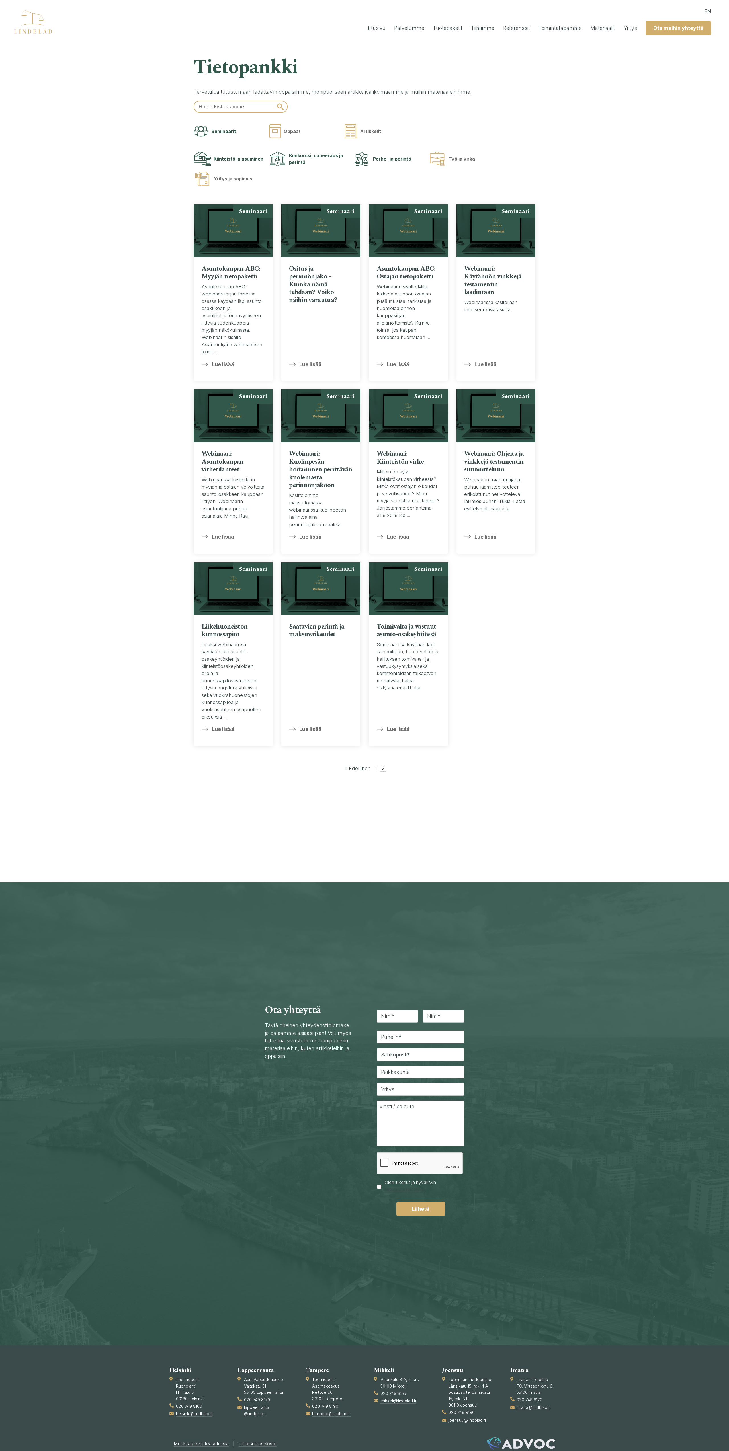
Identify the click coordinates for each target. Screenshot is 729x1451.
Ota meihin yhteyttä (678, 28)
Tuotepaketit (447, 28)
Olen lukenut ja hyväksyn (410, 1186)
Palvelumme (409, 28)
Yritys (630, 28)
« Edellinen (358, 768)
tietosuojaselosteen (405, 1189)
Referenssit (516, 28)
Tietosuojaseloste (258, 1443)
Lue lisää (223, 364)
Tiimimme (482, 28)
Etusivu (377, 28)
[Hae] (280, 106)
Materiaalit (602, 28)
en (708, 11)
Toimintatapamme (560, 28)
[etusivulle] (35, 22)
